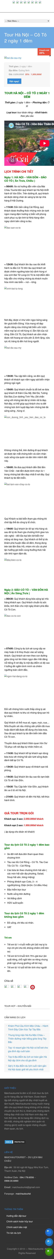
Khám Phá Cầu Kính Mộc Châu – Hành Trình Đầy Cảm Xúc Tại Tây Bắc (28, 1027)
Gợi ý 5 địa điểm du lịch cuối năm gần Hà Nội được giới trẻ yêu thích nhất (27, 1067)
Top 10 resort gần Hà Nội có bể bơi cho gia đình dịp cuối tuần (28, 1049)
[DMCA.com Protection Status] (15, 1143)
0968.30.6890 (11, 1180)
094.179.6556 (27, 1177)
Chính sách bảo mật (16, 1227)
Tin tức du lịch (13, 1232)
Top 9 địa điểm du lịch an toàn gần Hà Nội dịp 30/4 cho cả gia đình (27, 1058)
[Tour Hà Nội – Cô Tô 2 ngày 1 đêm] (12, 57)
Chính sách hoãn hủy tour (19, 1221)
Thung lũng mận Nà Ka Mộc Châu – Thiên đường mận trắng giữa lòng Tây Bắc (27, 1038)
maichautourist (23, 1193)
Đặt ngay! (14, 81)
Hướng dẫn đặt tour (16, 1215)
